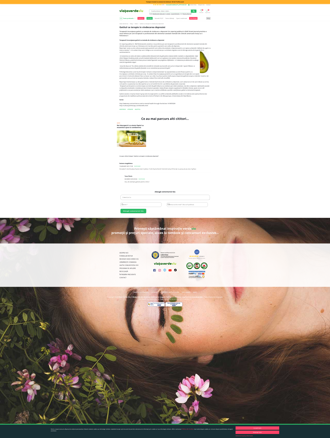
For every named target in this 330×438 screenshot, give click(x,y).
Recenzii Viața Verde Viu (129, 259)
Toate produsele (128, 18)
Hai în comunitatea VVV (128, 265)
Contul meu (192, 5)
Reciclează (123, 271)
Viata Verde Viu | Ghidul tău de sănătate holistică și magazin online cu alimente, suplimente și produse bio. (161, 297)
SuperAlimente (175, 14)
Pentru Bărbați (169, 18)
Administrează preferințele (244, 436)
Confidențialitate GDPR (169, 292)
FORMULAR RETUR (126, 256)
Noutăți (149, 18)
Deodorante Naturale (159, 14)
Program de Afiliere (127, 268)
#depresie (122, 109)
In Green (167, 14)
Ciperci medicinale (181, 18)
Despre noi (201, 5)
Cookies (154, 292)
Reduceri (141, 18)
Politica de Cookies (188, 429)
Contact (208, 5)
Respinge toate (257, 432)
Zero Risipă (193, 18)
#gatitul (138, 109)
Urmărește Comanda (127, 262)
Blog (208, 18)
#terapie (130, 109)
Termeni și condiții (140, 292)
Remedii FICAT (159, 18)
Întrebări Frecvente (127, 274)
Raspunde (137, 166)
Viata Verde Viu (123, 24)
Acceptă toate (257, 428)
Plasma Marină (187, 14)
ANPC (195, 292)
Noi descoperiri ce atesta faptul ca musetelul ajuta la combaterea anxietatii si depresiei (130, 126)
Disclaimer (186, 292)
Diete (118, 123)
